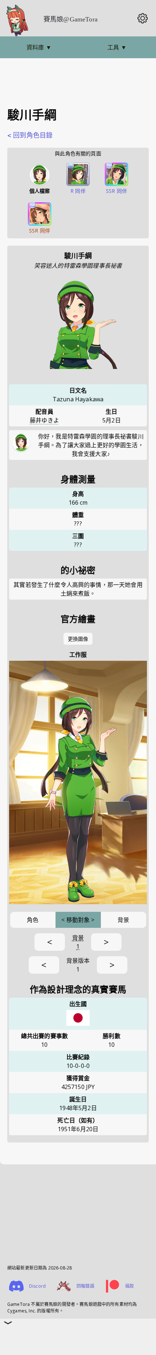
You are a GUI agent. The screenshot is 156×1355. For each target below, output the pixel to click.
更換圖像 (78, 638)
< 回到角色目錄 (30, 135)
